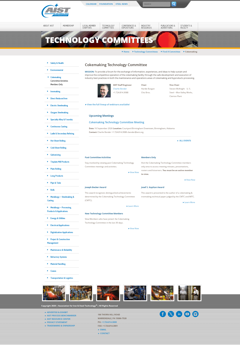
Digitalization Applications (61, 232)
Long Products (56, 175)
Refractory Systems (58, 257)
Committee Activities (59, 80)
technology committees (146, 51)
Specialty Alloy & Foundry (61, 119)
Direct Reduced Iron (58, 98)
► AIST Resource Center (57, 319)
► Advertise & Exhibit (56, 312)
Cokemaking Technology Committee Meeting (116, 122)
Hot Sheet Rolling (57, 140)
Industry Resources (146, 26)
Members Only (56, 84)
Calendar (91, 4)
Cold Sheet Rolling (58, 147)
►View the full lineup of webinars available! (107, 104)
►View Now (133, 172)
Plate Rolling (55, 168)
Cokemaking (55, 77)
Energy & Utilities (57, 218)
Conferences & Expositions (129, 26)
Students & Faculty (186, 26)
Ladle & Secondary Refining (62, 133)
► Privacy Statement (56, 322)
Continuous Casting (58, 126)
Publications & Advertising (168, 26)
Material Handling (57, 264)
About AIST (48, 25)
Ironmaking (55, 91)
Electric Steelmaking (59, 105)
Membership (68, 25)
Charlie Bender (120, 88)
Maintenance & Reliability (61, 250)
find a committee (171, 51)
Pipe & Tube (55, 182)
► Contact (104, 333)
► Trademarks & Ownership (60, 325)
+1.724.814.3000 (109, 322)
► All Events (184, 140)
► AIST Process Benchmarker (60, 315)
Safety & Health (57, 63)
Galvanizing (55, 154)
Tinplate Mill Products (59, 161)
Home (126, 51)
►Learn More (132, 206)
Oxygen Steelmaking (59, 112)
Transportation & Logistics (61, 278)
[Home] (56, 11)
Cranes (53, 271)
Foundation (106, 4)
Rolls (52, 190)
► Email (102, 329)
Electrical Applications (59, 225)
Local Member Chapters (89, 26)
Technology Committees (108, 26)
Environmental (56, 70)
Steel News (122, 4)
